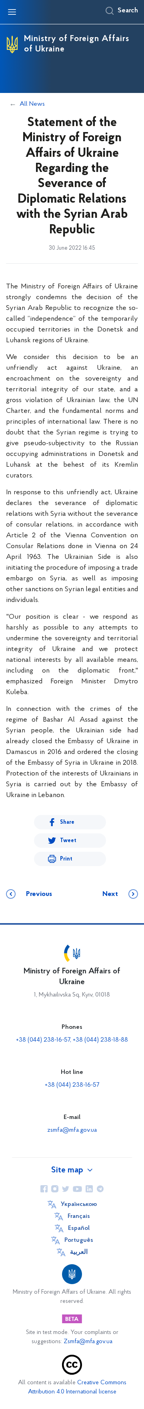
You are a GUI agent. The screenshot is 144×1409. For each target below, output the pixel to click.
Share (67, 822)
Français (79, 1216)
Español (79, 1228)
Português (78, 1240)
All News (32, 104)
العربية (79, 1252)
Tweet (68, 841)
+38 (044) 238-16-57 (72, 1085)
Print (66, 859)
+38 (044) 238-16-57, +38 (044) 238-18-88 (72, 1040)
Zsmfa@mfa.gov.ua (88, 1342)
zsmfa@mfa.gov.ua (72, 1130)
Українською (79, 1204)
